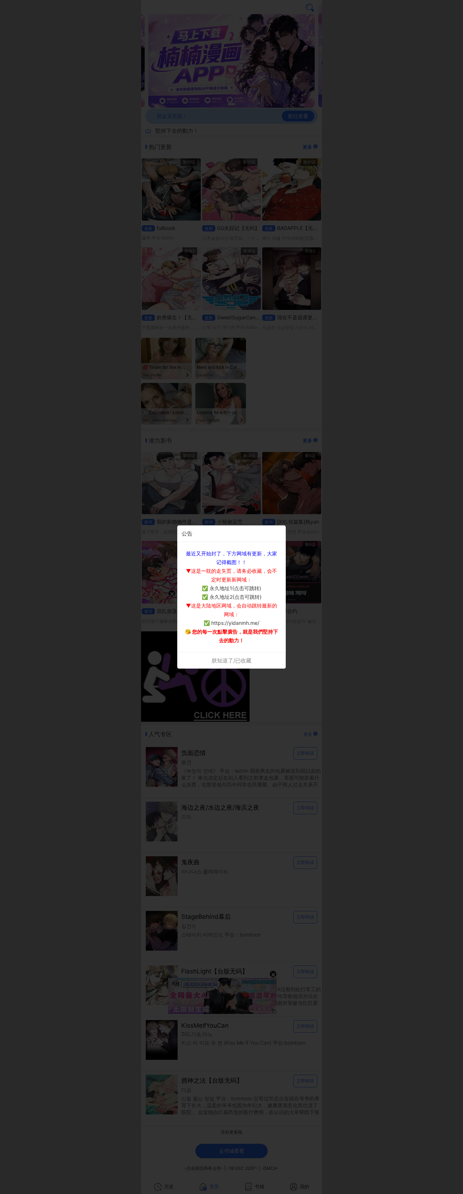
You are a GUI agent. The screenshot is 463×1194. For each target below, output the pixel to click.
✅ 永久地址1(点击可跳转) (231, 588)
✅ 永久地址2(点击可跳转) (232, 597)
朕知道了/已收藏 (231, 660)
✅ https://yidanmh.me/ (231, 623)
